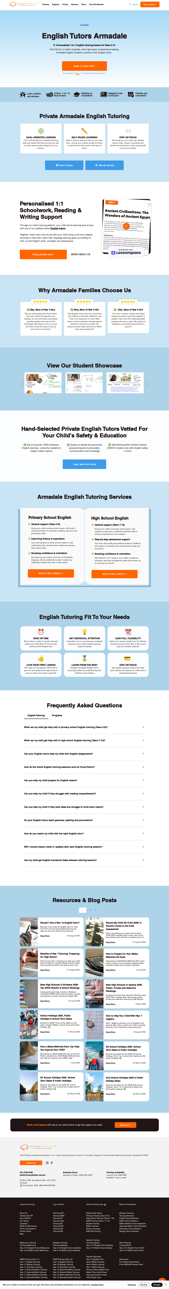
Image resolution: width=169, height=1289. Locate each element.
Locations (24, 1223)
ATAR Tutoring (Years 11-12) (98, 1221)
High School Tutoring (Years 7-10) (100, 1218)
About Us (23, 1213)
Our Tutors (24, 1221)
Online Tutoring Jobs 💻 (96, 1204)
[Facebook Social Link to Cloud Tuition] (51, 1162)
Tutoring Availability (115, 1172)
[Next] (95, 910)
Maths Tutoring (92, 1226)
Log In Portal (58, 1204)
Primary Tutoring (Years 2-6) (98, 1216)
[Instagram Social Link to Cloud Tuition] (47, 1162)
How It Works (25, 1218)
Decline (143, 1284)
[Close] (165, 1285)
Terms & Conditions (28, 1229)
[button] (45, 4)
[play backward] (22, 383)
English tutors (57, 228)
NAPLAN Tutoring (93, 1231)
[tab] (36, 715)
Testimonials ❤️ (26, 1216)
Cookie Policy (97, 1284)
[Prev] (73, 910)
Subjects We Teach (94, 1213)
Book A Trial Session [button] (127, 1204)
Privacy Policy (25, 1231)
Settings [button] (132, 1284)
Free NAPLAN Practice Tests (131, 1264)
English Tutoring (92, 1223)
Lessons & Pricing (27, 1204)
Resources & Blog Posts (85, 900)
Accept (157, 1284)
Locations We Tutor (61, 1234)
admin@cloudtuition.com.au (32, 1175)
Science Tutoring (93, 1229)
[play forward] (147, 383)
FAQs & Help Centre (28, 1226)
